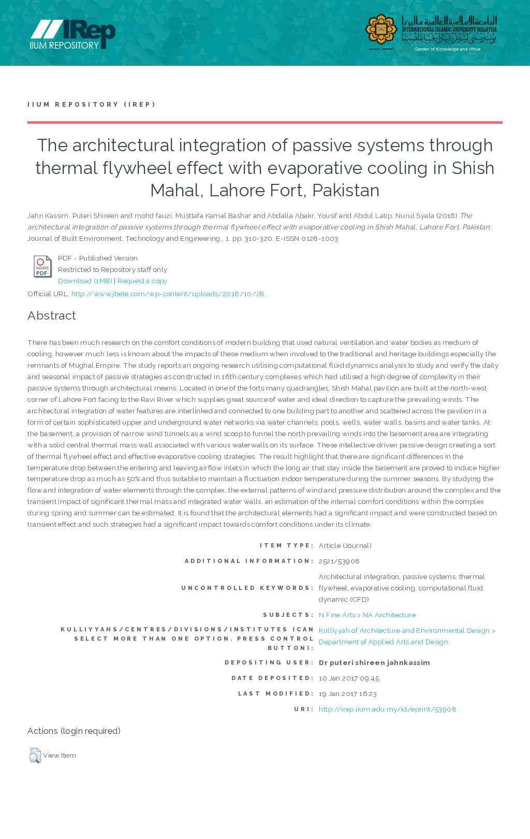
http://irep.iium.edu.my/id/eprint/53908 (388, 709)
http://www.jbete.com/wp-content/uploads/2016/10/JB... (170, 294)
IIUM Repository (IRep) (91, 104)
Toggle (18, 19)
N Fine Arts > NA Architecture (367, 615)
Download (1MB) (85, 281)
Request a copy (142, 281)
